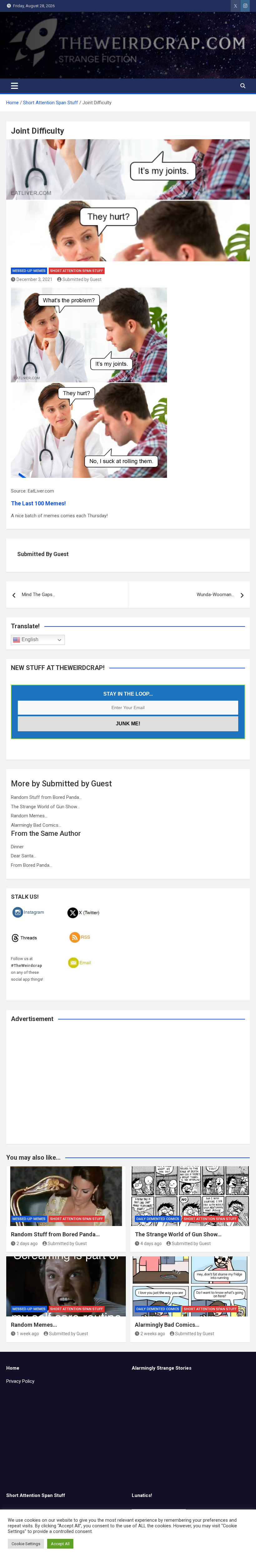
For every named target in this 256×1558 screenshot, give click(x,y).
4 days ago (151, 1243)
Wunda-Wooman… (215, 594)
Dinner (17, 847)
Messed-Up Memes (29, 271)
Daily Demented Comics (157, 1219)
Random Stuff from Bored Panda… (46, 797)
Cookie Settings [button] (26, 1543)
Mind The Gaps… (38, 594)
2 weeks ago (152, 1333)
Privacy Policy (20, 1381)
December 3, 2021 (34, 279)
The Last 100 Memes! (38, 503)
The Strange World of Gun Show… (45, 807)
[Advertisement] (128, 1087)
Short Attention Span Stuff (76, 271)
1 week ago (28, 1333)
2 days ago (27, 1243)
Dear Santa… (23, 856)
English (29, 639)
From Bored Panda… (31, 865)
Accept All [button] (60, 1543)
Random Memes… (29, 816)
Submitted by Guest (81, 279)
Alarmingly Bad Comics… (36, 825)
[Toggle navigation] (14, 86)
